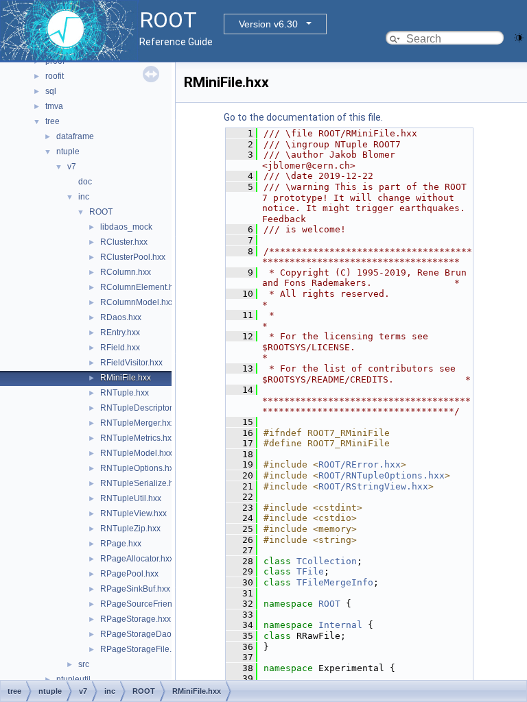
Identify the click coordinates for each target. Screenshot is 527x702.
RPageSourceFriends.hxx (148, 604)
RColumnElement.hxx (141, 287)
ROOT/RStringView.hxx (373, 486)
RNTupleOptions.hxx (139, 468)
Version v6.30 (268, 24)
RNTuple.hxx (124, 393)
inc (83, 197)
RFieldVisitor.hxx (131, 362)
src (83, 664)
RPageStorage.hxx (135, 619)
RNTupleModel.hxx (136, 453)
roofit (54, 76)
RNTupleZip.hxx (130, 528)
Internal (340, 625)
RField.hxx (120, 347)
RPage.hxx (120, 543)
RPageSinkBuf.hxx (135, 589)
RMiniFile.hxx (125, 378)
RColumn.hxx (125, 272)
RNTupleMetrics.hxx (138, 438)
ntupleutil (73, 679)
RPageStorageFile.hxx (142, 649)
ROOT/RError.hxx (359, 464)
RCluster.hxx (124, 242)
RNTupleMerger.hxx (137, 423)
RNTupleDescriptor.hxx (143, 408)
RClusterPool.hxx (132, 257)
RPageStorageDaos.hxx (145, 634)
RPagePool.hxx (129, 574)
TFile (310, 571)
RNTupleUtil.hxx (130, 498)
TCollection (326, 561)
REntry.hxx (120, 332)
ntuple (68, 151)
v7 (71, 166)
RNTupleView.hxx (133, 513)
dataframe (75, 136)
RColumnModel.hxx (137, 302)
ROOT (101, 212)
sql (50, 91)
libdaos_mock (126, 227)
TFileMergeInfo (334, 582)
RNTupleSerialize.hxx (141, 483)
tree (52, 121)
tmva (54, 106)
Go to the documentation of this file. (303, 117)
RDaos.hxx (120, 317)
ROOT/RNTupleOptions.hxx (381, 475)
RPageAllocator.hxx (137, 559)
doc (85, 181)
